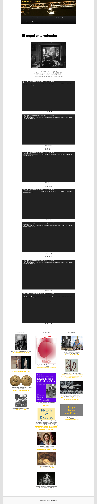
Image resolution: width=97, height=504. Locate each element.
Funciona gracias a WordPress (48, 500)
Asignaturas (35, 22)
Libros (27, 22)
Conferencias (35, 18)
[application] (48, 96)
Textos (51, 18)
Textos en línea (60, 18)
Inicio (27, 18)
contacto (44, 18)
